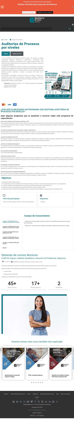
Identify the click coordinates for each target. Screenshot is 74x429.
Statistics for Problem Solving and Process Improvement (36, 376)
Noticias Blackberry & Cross (47, 394)
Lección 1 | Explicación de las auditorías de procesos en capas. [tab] (11, 221)
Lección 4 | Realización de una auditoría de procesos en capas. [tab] (11, 237)
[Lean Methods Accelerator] (61, 359)
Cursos (29, 394)
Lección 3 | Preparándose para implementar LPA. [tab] (10, 232)
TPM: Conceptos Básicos (12, 375)
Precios (37, 397)
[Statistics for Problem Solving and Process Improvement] (37, 359)
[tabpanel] (47, 224)
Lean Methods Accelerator (59, 375)
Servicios (6, 394)
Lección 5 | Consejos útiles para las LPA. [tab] (11, 243)
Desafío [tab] (5, 248)
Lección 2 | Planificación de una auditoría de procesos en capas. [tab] (11, 227)
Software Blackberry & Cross (18, 394)
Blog (57, 394)
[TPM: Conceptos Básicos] (14, 359)
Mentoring (35, 394)
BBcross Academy (65, 394)
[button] (73, 24)
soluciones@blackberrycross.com (37, 410)
